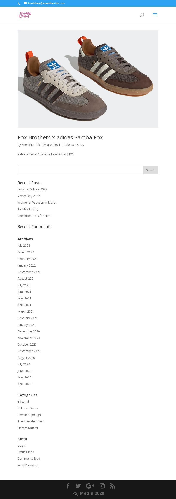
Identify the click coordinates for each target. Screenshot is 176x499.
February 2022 (28, 259)
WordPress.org (28, 465)
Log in (22, 445)
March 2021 (26, 311)
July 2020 (24, 364)
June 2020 (24, 371)
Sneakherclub (31, 145)
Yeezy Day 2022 (29, 196)
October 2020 (27, 344)
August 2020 (26, 358)
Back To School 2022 (32, 189)
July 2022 (24, 245)
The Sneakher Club (31, 421)
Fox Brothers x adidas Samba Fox (60, 137)
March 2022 (26, 252)
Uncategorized (28, 428)
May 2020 (24, 377)
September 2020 (29, 351)
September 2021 (29, 272)
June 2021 (24, 292)
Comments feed (29, 458)
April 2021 (24, 305)
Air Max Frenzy (28, 209)
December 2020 (29, 331)
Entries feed (26, 452)
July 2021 (24, 285)
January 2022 (27, 265)
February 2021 (28, 318)
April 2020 (24, 384)
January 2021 (27, 325)
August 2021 (26, 278)
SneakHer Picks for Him (34, 216)
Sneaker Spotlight (30, 415)
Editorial (23, 401)
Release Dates (74, 145)
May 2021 (24, 298)
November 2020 (29, 338)
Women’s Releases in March (37, 202)
